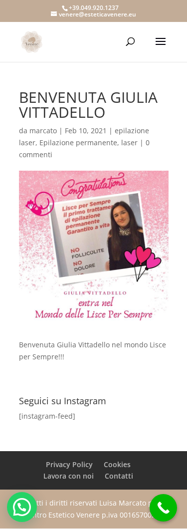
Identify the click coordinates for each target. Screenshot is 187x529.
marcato (43, 130)
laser (129, 142)
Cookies (117, 464)
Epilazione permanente (78, 142)
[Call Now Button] (163, 508)
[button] (22, 507)
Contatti (119, 476)
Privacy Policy (69, 464)
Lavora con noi (68, 476)
